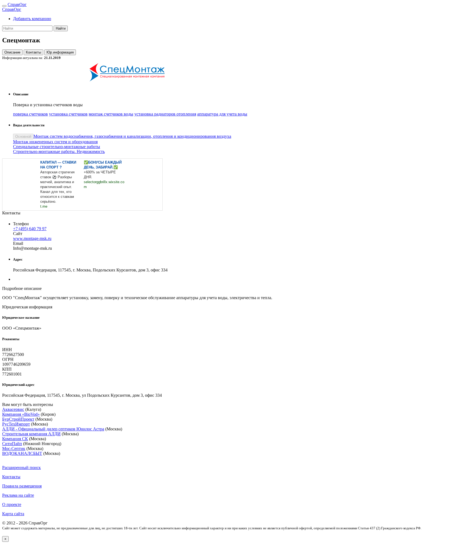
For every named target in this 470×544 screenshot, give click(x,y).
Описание (12, 52)
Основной (23, 137)
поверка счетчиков (30, 114)
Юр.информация (60, 52)
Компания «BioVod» (21, 414)
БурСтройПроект (18, 419)
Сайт (17, 233)
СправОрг (17, 4)
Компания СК (15, 438)
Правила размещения (22, 486)
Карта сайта (13, 513)
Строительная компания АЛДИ (31, 434)
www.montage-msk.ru (32, 238)
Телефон (21, 223)
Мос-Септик (13, 448)
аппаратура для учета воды (222, 114)
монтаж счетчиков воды (111, 114)
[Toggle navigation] (4, 6)
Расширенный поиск (21, 467)
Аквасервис (13, 409)
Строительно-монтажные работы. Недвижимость (59, 151)
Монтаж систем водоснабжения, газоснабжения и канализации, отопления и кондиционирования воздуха (132, 136)
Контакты (33, 52)
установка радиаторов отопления (165, 114)
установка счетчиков (68, 114)
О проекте (11, 504)
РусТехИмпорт (16, 424)
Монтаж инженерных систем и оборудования (55, 141)
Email (18, 243)
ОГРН (8, 359)
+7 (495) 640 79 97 (30, 228)
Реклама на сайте (18, 495)
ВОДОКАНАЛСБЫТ (22, 453)
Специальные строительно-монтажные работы (56, 146)
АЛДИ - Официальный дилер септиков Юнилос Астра (53, 429)
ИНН (7, 349)
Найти (61, 28)
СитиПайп (12, 443)
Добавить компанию (32, 18)
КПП (7, 369)
